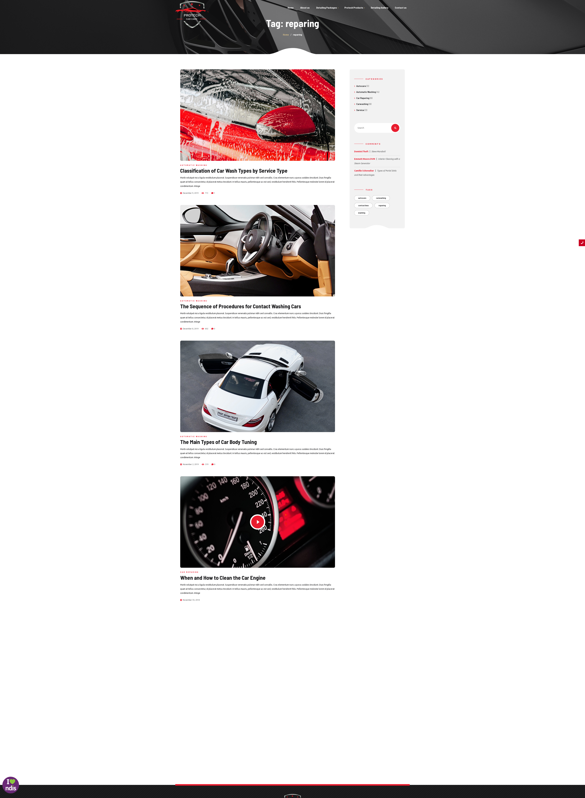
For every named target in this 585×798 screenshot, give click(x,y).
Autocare (361, 85)
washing (361, 212)
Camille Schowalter (364, 170)
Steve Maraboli (378, 151)
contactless (363, 205)
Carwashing (362, 103)
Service (360, 110)
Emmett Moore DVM (364, 159)
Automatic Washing (193, 165)
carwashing (381, 198)
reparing (382, 205)
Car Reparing (189, 572)
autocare (362, 198)
